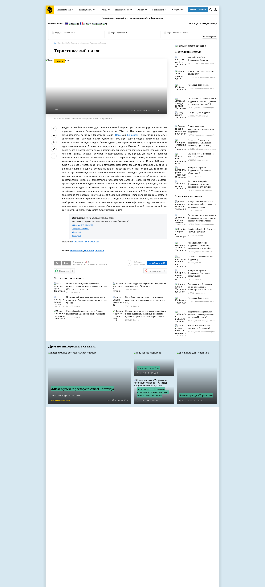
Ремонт (140, 10)
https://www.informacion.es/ (85, 242)
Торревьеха (76, 250)
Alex (57, 110)
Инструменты (85, 10)
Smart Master (158, 10)
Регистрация (198, 9)
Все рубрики (178, 9)
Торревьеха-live (64, 10)
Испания (89, 250)
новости (99, 250)
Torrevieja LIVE (63, 43)
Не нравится (157, 271)
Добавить (139, 263)
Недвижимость (122, 10)
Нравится (66, 271)
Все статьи (75, 43)
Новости (84, 43)
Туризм (103, 10)
